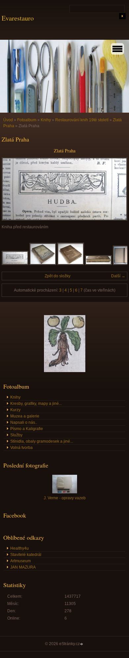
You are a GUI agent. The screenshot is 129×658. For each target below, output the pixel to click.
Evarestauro (18, 18)
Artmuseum (20, 561)
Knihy (46, 120)
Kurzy (15, 410)
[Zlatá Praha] (15, 263)
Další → (118, 276)
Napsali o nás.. (23, 422)
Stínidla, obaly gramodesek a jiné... (41, 441)
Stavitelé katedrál (25, 554)
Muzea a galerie (24, 416)
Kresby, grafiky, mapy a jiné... (36, 403)
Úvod (8, 120)
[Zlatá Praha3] (98, 263)
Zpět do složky (57, 276)
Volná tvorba (21, 447)
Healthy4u (19, 548)
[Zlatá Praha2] (70, 263)
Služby (16, 435)
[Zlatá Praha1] (42, 263)
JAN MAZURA (23, 567)
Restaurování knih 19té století (81, 120)
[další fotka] (116, 189)
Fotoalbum (26, 120)
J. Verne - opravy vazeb (65, 498)
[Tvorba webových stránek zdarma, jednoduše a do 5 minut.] (82, 644)
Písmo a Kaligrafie (26, 428)
